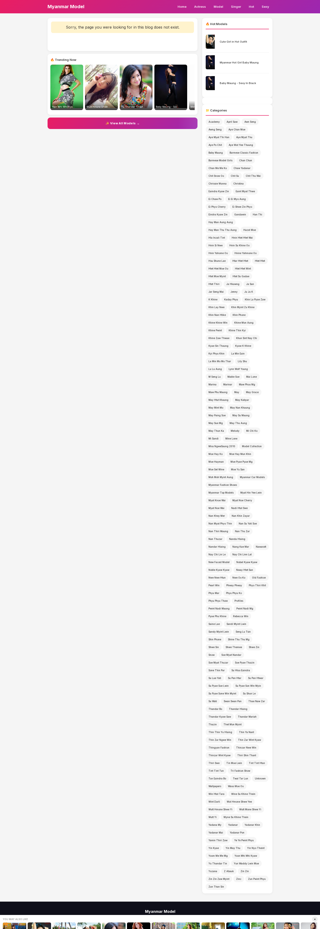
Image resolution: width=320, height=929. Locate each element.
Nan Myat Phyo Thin (220, 523)
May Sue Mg (215, 423)
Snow (211, 654)
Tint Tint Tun (216, 770)
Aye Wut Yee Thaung (241, 145)
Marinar (227, 384)
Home (182, 6)
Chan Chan (245, 160)
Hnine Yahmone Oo (245, 253)
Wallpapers (214, 786)
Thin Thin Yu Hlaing (220, 732)
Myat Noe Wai (216, 508)
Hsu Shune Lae (217, 260)
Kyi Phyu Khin (216, 353)
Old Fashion (259, 577)
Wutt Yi (212, 817)
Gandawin (240, 214)
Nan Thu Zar (242, 531)
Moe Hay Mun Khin (240, 454)
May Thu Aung (238, 423)
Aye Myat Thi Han (218, 137)
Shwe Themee (234, 647)
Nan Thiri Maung (218, 531)
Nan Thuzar (215, 539)
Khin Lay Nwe (216, 307)
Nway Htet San (244, 569)
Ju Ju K (248, 291)
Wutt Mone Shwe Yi (250, 809)
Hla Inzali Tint (216, 237)
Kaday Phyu (231, 299)
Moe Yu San (238, 469)
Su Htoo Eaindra (240, 670)
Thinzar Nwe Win (246, 747)
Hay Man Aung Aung (220, 222)
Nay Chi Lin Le (217, 554)
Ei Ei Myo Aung (237, 199)
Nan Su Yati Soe (248, 523)
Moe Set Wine (216, 469)
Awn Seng (250, 121)
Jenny (234, 291)
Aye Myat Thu (244, 137)
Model (218, 6)
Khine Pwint (215, 330)
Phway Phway (234, 585)
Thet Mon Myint (232, 724)
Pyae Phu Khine (217, 616)
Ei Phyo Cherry (217, 206)
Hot (251, 6)
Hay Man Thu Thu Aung (222, 230)
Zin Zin (245, 871)
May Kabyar (242, 399)
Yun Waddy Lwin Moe (246, 863)
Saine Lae (214, 624)
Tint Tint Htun (257, 763)
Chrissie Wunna (217, 183)
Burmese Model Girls (220, 160)
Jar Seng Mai (216, 291)
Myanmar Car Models (252, 477)
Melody (235, 430)
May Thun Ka (216, 430)
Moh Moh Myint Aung (220, 477)
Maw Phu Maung (217, 392)
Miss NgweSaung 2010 (221, 446)
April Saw (232, 121)
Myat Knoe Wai (217, 500)
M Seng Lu (214, 376)
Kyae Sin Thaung (218, 345)
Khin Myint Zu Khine (242, 307)
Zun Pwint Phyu (257, 878)
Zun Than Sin (216, 886)
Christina (238, 183)
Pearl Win (214, 585)
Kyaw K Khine (243, 345)
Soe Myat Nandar (231, 654)
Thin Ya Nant (246, 732)
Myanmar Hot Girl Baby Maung (239, 62)
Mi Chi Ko (251, 430)
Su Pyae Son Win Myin (248, 685)
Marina (212, 384)
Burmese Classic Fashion (244, 152)
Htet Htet (260, 260)
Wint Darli (214, 801)
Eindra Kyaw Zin (217, 214)
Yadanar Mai (215, 832)
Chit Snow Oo (216, 175)
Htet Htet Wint (243, 268)
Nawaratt (261, 546)
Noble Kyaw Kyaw (218, 569)
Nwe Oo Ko (238, 577)
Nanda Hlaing (237, 539)
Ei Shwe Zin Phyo (242, 206)
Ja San (250, 284)
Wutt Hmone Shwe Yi (220, 809)
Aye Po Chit (215, 145)
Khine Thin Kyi (237, 330)
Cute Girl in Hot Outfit (233, 41)
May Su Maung (240, 415)
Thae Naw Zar (256, 701)
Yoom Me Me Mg (218, 855)
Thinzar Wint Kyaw (219, 755)
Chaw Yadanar (242, 168)
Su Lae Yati (214, 678)
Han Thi (257, 214)
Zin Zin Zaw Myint (218, 878)
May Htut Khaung (218, 399)
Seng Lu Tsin (243, 631)
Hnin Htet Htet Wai (242, 237)
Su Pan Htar (234, 678)
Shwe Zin (254, 647)
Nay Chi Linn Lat (242, 554)
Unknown (260, 778)
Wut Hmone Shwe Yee (239, 801)
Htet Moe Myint (217, 276)
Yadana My (214, 824)
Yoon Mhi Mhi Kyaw (245, 855)
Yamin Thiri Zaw (217, 840)
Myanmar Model (66, 6)
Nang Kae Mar (240, 546)
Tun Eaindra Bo (217, 778)
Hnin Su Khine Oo (239, 245)
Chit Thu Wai (253, 175)
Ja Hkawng (232, 284)
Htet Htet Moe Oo (218, 268)
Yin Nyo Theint (255, 848)
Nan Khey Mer (216, 515)
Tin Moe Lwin (234, 763)
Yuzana (212, 871)
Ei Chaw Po (214, 199)
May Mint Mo (215, 407)
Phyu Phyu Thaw (218, 600)
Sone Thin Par (216, 670)
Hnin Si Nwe (215, 245)
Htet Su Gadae (241, 276)
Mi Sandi (213, 438)
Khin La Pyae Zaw (255, 299)
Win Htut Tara (216, 794)
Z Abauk (229, 871)
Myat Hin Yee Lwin (251, 492)
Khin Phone (239, 314)
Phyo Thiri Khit (257, 585)
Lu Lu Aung (215, 369)
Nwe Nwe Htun (217, 577)
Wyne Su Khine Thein (235, 817)
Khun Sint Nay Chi (246, 338)
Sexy (265, 6)
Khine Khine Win (217, 322)
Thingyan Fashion (218, 747)
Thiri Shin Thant (246, 755)
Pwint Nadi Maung (219, 608)
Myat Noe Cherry (242, 500)
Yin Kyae (213, 848)
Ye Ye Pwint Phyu (244, 840)
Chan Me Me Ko (217, 168)
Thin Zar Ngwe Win (219, 739)
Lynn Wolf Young (238, 369)
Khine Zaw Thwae (218, 338)
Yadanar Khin (252, 824)
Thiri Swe (214, 763)
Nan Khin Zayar (241, 515)
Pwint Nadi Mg (244, 608)
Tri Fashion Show (240, 770)
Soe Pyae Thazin (244, 662)
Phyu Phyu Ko (234, 593)
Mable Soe (233, 376)
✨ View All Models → (122, 123)
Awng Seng (215, 129)
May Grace (252, 392)
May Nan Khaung (240, 407)
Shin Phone (214, 639)
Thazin (212, 724)
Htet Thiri (214, 284)
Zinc (238, 878)
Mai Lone (251, 376)
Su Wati (212, 701)
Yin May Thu (233, 848)
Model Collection (252, 446)
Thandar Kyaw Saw (219, 716)
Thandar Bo (215, 709)
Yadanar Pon (237, 832)
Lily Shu (242, 361)
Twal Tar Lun (240, 778)
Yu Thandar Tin (217, 863)
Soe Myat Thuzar (218, 662)
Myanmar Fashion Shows (222, 484)
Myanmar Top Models (221, 492)
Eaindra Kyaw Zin (218, 191)
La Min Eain (238, 353)
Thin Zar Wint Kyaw (249, 739)
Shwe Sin (213, 647)
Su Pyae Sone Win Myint (222, 693)
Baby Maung (215, 152)
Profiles (238, 600)
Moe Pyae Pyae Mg (242, 461)
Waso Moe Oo (236, 786)
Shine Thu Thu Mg (238, 639)
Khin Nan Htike (217, 314)
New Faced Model (219, 562)
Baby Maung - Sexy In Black (238, 83)
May (236, 392)
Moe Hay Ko (215, 454)
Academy (214, 121)
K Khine (212, 299)
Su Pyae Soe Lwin (218, 685)
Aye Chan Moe (236, 129)
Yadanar (233, 824)
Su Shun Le (249, 693)
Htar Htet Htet (240, 260)
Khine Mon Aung (243, 322)
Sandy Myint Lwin (218, 631)
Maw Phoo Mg (247, 384)
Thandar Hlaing (238, 709)
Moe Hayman (216, 461)
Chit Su (235, 175)
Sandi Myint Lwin (236, 624)
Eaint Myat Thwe (245, 191)
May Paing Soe (217, 415)
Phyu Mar (213, 593)
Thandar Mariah (247, 716)
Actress (200, 6)
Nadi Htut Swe (239, 508)
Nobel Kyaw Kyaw (246, 562)
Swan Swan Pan (233, 701)
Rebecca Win (240, 616)
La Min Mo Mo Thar (219, 361)
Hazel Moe (249, 230)
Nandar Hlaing (217, 546)
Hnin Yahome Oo (218, 253)
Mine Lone (231, 438)
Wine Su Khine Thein (243, 794)
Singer (236, 6)
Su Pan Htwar (255, 678)
